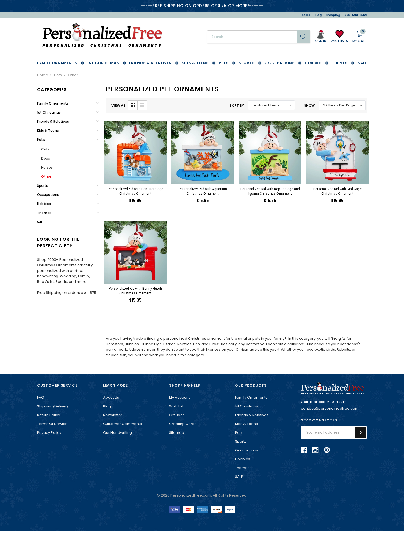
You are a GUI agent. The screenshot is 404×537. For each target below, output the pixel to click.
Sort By (236, 105)
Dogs (45, 158)
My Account (179, 397)
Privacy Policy (49, 432)
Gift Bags (177, 415)
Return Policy (48, 415)
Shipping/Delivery (53, 406)
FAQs (306, 15)
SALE (40, 222)
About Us (111, 397)
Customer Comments (122, 423)
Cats (45, 149)
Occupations (48, 194)
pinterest (327, 450)
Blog (318, 15)
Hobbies (44, 203)
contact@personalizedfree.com (330, 408)
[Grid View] (132, 105)
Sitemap (176, 432)
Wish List (176, 406)
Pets (41, 139)
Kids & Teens (48, 130)
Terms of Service (52, 423)
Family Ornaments (53, 103)
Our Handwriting (117, 432)
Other (46, 176)
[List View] (142, 105)
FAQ (40, 397)
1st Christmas (49, 112)
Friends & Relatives (53, 121)
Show (309, 105)
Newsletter (112, 415)
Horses (47, 167)
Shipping (333, 15)
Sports (42, 185)
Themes (44, 212)
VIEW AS (118, 105)
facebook (304, 450)
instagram (315, 450)
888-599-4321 (355, 15)
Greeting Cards (183, 423)
